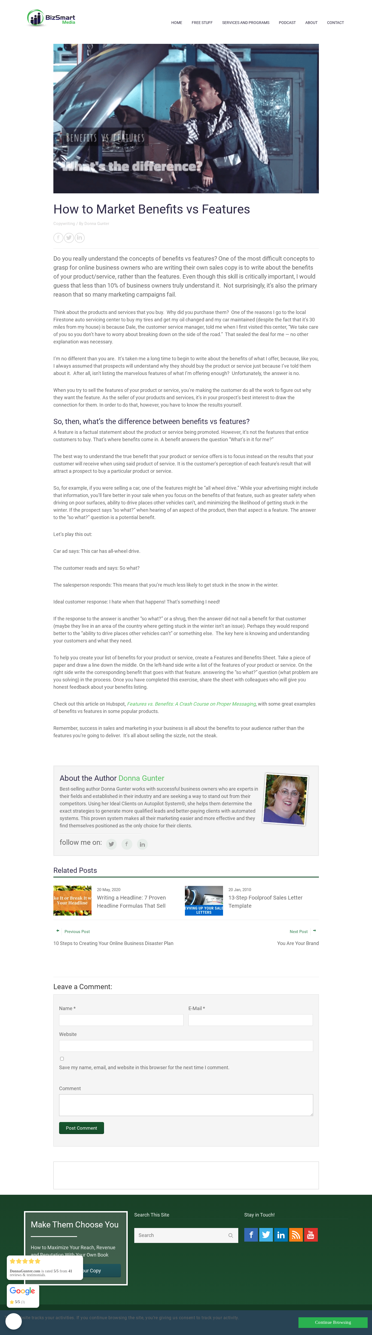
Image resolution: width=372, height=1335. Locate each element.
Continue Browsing (333, 1322)
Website (68, 1034)
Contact (335, 22)
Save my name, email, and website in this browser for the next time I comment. (144, 1067)
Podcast (287, 22)
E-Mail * (196, 1008)
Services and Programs (245, 22)
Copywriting (64, 223)
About (311, 22)
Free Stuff (202, 22)
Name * (67, 1008)
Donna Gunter (96, 223)
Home (176, 22)
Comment (70, 1088)
